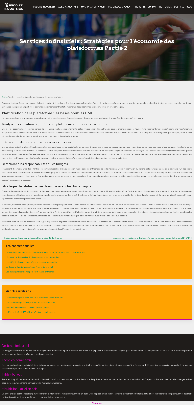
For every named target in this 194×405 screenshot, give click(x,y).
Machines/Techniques (93, 7)
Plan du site (97, 403)
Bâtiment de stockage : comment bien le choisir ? (27, 307)
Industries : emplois (146, 7)
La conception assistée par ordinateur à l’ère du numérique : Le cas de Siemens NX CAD (151, 238)
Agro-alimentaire (68, 7)
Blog (189, 7)
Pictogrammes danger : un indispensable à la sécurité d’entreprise (33, 238)
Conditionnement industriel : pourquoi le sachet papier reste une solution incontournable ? (46, 252)
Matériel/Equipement (120, 7)
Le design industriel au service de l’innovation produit (29, 267)
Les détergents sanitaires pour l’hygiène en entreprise (30, 271)
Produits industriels (43, 7)
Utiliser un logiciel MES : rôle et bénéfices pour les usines (31, 312)
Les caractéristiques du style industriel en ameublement (31, 302)
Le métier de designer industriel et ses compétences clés (31, 262)
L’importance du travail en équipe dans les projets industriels (32, 257)
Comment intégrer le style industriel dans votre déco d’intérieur (34, 297)
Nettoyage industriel (171, 7)
